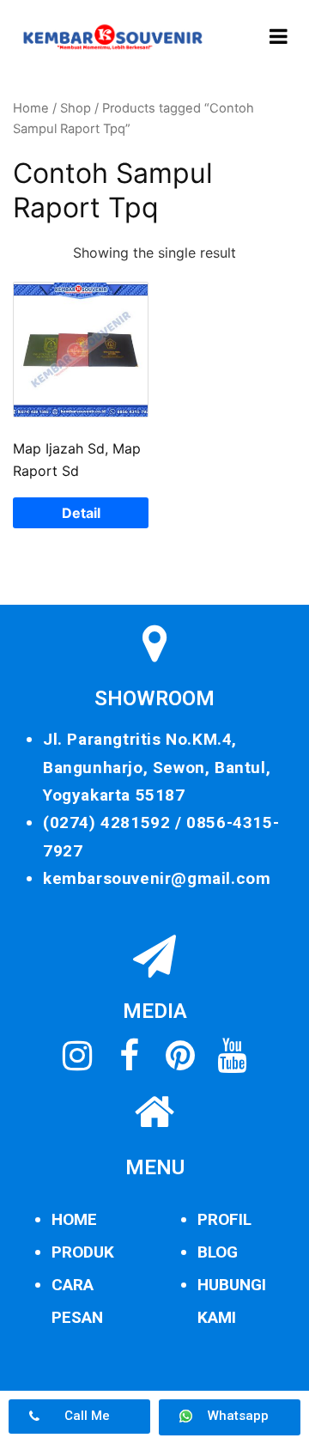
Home (31, 108)
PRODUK (83, 1252)
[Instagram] (77, 1056)
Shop (75, 108)
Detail (81, 512)
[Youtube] (232, 1056)
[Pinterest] (180, 1056)
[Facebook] (129, 1056)
